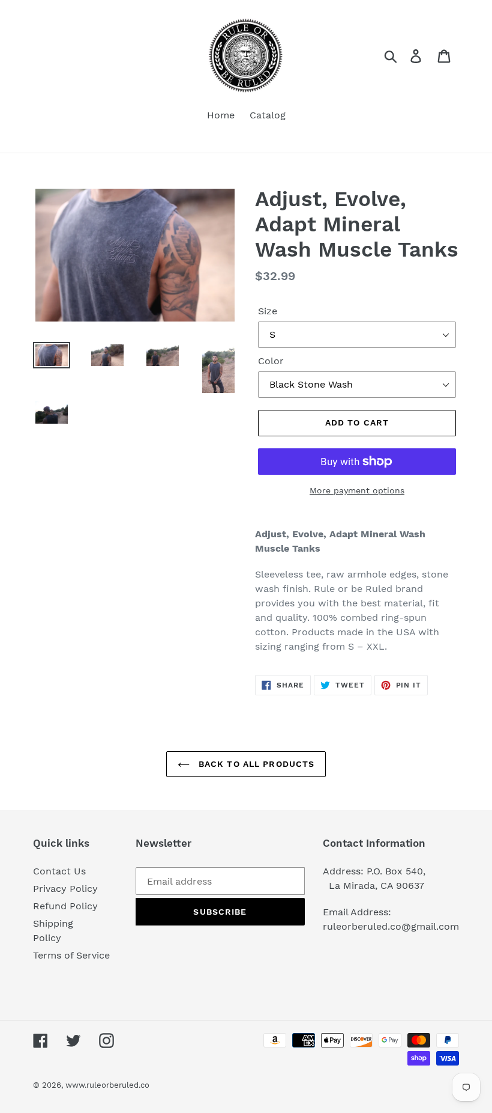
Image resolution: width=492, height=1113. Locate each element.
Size (267, 311)
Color (271, 361)
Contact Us (59, 871)
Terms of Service (71, 955)
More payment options (357, 490)
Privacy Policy (65, 888)
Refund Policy (65, 906)
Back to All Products (255, 764)
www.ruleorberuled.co (107, 1085)
